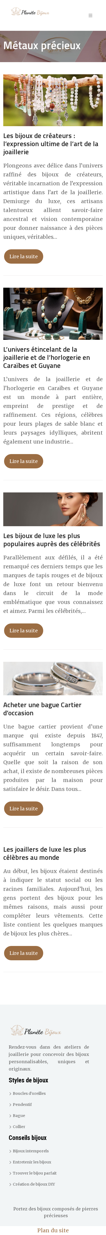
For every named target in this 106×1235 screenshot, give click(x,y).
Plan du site (53, 1230)
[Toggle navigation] (90, 15)
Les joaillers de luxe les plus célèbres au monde (44, 853)
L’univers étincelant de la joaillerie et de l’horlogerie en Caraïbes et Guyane (46, 357)
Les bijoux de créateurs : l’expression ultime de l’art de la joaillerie (50, 143)
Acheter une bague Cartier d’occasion (42, 709)
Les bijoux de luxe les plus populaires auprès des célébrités (51, 540)
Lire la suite (24, 256)
